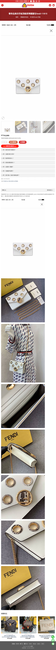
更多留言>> (50, 190)
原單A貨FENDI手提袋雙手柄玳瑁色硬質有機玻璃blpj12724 (46, 636)
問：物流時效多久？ (8, 158)
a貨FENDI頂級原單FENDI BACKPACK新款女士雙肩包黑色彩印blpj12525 (9, 636)
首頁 (17, 17)
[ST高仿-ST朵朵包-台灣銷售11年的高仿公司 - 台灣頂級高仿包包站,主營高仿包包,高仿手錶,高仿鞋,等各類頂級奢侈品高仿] (28, 5)
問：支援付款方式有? (8, 154)
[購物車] (53, 5)
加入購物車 (13, 142)
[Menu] (2, 5)
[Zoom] (3, 118)
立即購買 (22, 142)
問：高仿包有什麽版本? (9, 150)
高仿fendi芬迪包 (14, 181)
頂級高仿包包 (24, 17)
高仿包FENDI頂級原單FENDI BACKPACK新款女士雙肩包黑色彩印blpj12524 (28, 636)
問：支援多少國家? (8, 167)
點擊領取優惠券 (10, 146)
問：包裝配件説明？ (8, 171)
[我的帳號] (50, 5)
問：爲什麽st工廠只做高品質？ (11, 175)
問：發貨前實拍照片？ (9, 162)
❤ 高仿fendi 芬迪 (35, 17)
